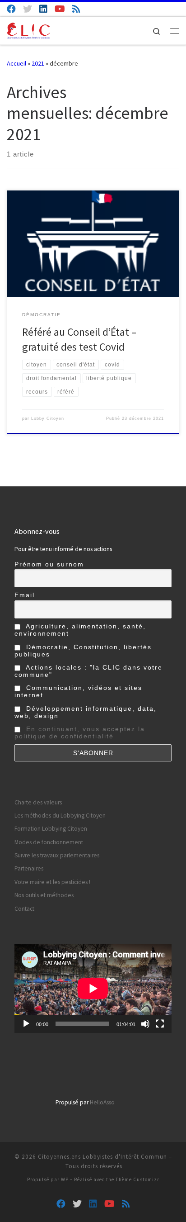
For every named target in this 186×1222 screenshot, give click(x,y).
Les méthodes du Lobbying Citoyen (60, 815)
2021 (38, 63)
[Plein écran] (159, 1023)
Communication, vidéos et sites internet (78, 691)
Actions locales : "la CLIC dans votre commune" (88, 671)
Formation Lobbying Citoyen (50, 828)
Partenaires (28, 868)
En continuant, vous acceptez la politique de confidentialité (79, 732)
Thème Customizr (137, 1179)
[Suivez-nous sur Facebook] (11, 9)
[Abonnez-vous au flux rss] (76, 9)
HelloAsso (102, 1102)
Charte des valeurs (38, 802)
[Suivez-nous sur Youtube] (60, 9)
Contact (24, 909)
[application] (93, 988)
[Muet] (145, 1023)
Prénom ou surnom (49, 564)
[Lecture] (26, 1023)
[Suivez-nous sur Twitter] (27, 9)
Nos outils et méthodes (44, 895)
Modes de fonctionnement (48, 842)
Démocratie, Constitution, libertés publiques (83, 650)
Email (24, 595)
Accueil (16, 63)
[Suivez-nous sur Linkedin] (43, 9)
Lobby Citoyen (47, 418)
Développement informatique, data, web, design (85, 712)
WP (65, 1179)
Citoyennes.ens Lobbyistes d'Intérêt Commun (102, 1156)
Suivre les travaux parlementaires (56, 855)
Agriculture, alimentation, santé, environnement (80, 630)
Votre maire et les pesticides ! (52, 882)
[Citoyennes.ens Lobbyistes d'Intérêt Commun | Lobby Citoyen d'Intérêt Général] (28, 29)
